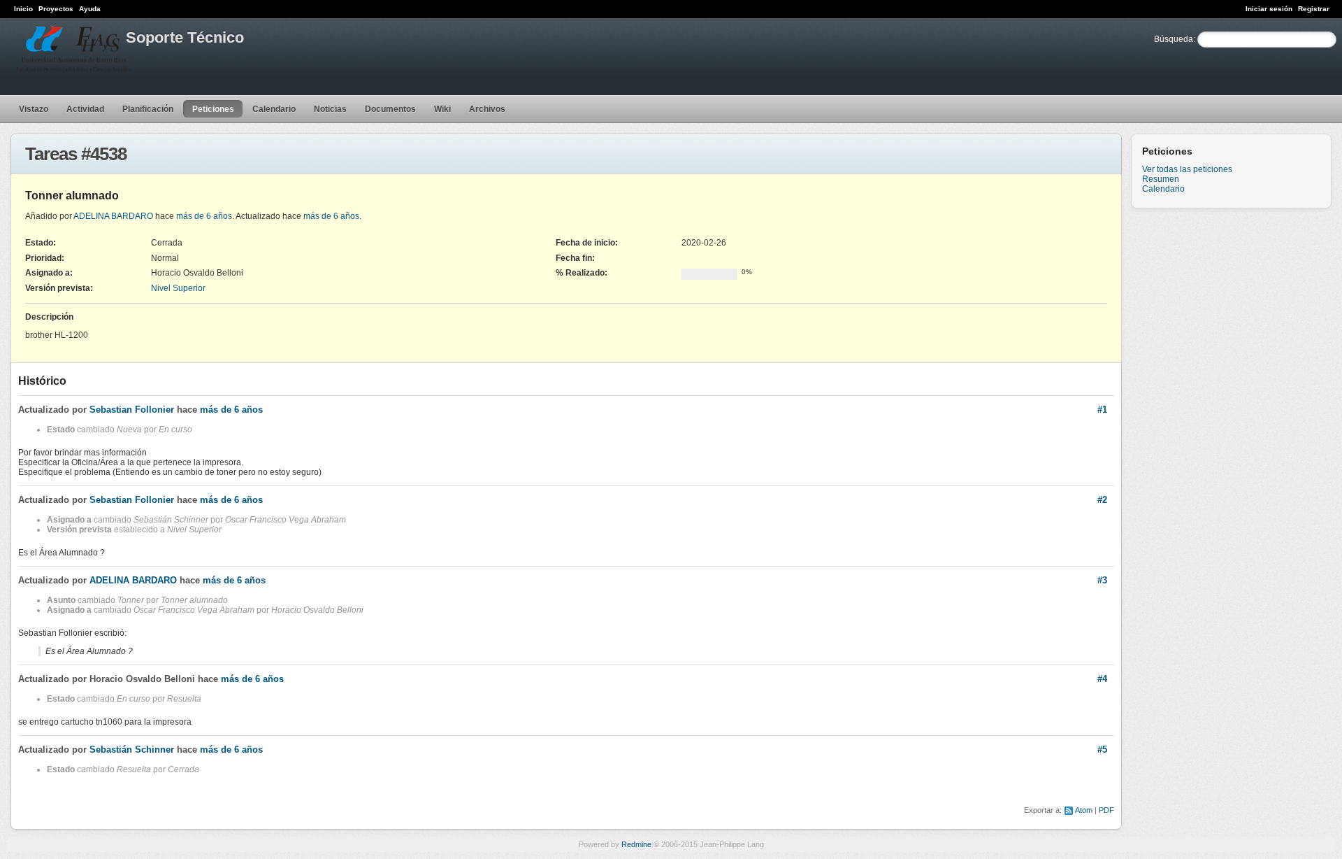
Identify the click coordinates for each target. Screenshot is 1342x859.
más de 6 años (204, 216)
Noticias (330, 109)
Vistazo (33, 109)
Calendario (274, 109)
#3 (1102, 580)
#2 (1102, 500)
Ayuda (90, 9)
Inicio (23, 9)
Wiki (442, 109)
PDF (1106, 810)
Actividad (85, 109)
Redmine (636, 844)
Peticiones (213, 109)
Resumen (1160, 179)
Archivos (487, 109)
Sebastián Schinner (131, 749)
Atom (1083, 810)
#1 (1102, 409)
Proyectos (55, 9)
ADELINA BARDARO (113, 216)
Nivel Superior (178, 288)
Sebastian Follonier (131, 409)
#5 (1102, 749)
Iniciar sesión (1269, 9)
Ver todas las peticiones (1187, 169)
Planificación (147, 109)
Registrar (1313, 9)
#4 (1102, 679)
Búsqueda (1173, 39)
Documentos (390, 109)
